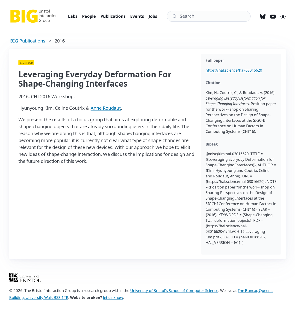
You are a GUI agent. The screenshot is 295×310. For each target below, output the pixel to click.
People (89, 16)
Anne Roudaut (106, 108)
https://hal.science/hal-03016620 (234, 70)
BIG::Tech (26, 62)
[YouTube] (273, 16)
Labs (72, 16)
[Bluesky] (263, 16)
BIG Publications (27, 41)
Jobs (153, 16)
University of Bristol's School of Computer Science (174, 290)
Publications (113, 16)
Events (137, 16)
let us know (113, 297)
